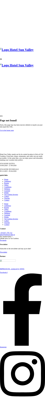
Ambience (7, 181)
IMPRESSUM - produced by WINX (12, 269)
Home (6, 179)
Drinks (6, 193)
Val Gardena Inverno (11, 194)
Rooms (6, 183)
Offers (6, 185)
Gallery (6, 196)
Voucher (7, 198)
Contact (6, 200)
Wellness (7, 189)
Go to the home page (7, 130)
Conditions (7, 187)
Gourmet (7, 191)
